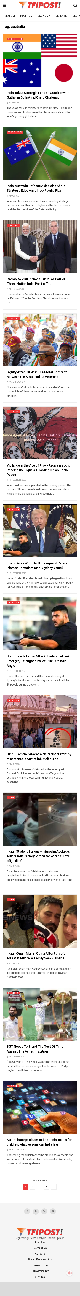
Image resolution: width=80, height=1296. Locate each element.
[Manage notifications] (69, 1273)
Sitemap (40, 1277)
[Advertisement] (40, 1289)
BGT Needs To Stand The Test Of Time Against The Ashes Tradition (35, 1049)
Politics (26, 16)
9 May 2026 (13, 196)
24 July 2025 (14, 764)
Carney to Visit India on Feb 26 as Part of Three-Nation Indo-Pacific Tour (36, 281)
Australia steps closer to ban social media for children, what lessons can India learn (39, 1142)
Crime (11, 797)
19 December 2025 (17, 480)
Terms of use (40, 1265)
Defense (61, 16)
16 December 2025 (17, 671)
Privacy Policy (40, 1271)
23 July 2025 (14, 866)
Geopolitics (15, 39)
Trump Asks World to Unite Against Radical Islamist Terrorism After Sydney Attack (37, 566)
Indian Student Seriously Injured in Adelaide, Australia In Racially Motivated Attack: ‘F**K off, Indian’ (38, 856)
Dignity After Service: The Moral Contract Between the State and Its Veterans (37, 374)
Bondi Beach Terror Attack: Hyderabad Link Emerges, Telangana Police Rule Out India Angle (38, 661)
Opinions (13, 411)
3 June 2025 (14, 963)
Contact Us (40, 1248)
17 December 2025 (17, 573)
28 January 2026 (16, 382)
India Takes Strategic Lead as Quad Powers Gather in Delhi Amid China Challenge (38, 95)
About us (40, 1242)
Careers (40, 1254)
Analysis (12, 1086)
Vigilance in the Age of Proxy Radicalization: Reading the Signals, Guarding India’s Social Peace (38, 470)
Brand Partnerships (40, 1259)
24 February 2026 (16, 289)
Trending (13, 318)
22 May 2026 (14, 103)
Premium (9, 16)
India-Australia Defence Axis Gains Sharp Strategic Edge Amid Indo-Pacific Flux (36, 188)
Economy (44, 16)
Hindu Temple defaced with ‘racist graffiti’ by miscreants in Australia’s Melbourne (39, 756)
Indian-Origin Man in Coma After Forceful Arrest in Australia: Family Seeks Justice (36, 956)
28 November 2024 (17, 1150)
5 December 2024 (16, 1056)
